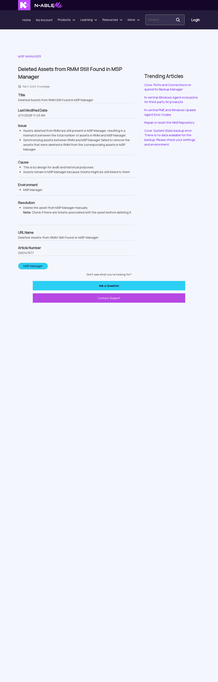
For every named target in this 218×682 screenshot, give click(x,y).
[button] (178, 20)
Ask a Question (109, 286)
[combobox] (159, 20)
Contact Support (109, 298)
